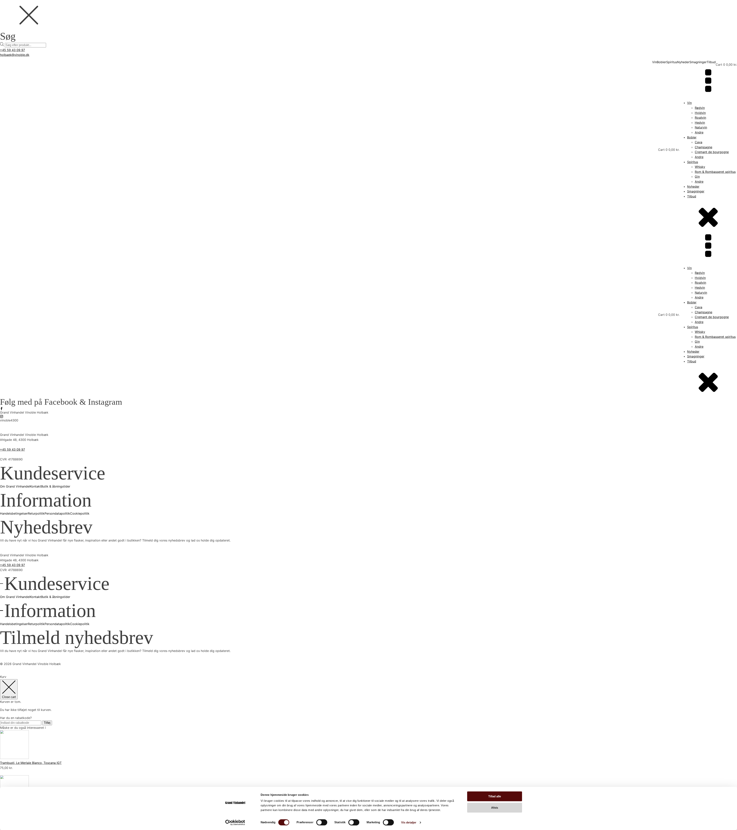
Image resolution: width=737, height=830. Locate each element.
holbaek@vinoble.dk (14, 55)
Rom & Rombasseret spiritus (715, 172)
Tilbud (711, 62)
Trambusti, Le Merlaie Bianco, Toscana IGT (31, 763)
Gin (697, 176)
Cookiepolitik (79, 513)
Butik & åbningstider (55, 486)
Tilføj (47, 722)
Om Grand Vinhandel (15, 486)
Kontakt (35, 486)
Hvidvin (700, 113)
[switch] (321, 822)
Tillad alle (494, 796)
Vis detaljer (408, 822)
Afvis (494, 807)
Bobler (661, 62)
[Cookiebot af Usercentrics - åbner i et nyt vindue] (235, 822)
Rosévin (700, 117)
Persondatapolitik (57, 513)
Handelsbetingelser (14, 513)
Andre (699, 132)
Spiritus (671, 62)
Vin (654, 62)
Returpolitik (36, 513)
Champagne (703, 147)
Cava (698, 142)
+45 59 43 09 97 (12, 50)
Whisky (700, 167)
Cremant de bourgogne (712, 152)
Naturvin (701, 127)
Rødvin (700, 108)
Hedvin (700, 122)
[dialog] (368, 24)
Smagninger (698, 62)
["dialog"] (368, 752)
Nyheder (683, 62)
